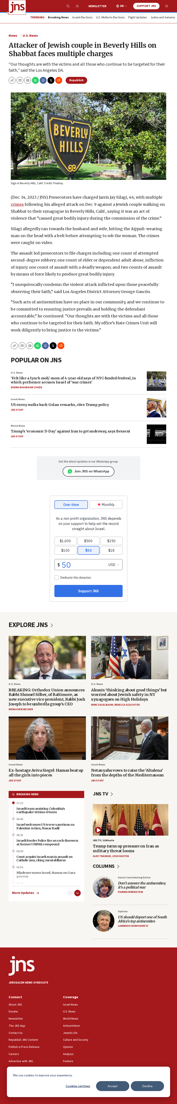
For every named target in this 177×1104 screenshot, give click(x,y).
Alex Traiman (102, 856)
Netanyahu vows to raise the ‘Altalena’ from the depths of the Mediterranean (127, 773)
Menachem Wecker (21, 709)
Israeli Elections (82, 18)
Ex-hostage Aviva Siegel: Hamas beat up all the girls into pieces (46, 773)
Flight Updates (137, 18)
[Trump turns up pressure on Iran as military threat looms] (130, 820)
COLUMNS (104, 866)
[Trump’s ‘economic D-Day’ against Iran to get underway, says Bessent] (156, 434)
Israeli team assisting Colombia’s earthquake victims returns (40, 810)
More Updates (23, 893)
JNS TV (101, 794)
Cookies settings (78, 1086)
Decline (147, 1086)
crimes (17, 204)
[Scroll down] (77, 893)
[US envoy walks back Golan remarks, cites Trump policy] (156, 407)
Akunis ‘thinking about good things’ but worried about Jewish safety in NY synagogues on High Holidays (129, 694)
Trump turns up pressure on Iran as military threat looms (126, 848)
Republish (76, 80)
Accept (113, 1086)
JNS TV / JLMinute (103, 840)
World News (18, 426)
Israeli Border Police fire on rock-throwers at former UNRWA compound (47, 842)
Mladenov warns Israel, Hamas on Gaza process (45, 874)
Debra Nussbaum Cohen (26, 387)
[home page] (17, 7)
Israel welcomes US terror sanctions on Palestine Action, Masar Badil (45, 826)
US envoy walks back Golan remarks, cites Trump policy (60, 404)
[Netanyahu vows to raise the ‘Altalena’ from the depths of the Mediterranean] (129, 738)
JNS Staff (17, 410)
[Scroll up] (70, 893)
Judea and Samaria (162, 18)
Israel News (18, 399)
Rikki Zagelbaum (102, 705)
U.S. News (30, 35)
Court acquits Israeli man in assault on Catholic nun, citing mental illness (44, 858)
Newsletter (97, 6)
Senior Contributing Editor (134, 877)
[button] (27, 80)
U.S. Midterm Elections (110, 18)
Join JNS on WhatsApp (91, 471)
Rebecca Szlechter (127, 705)
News (13, 35)
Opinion (123, 911)
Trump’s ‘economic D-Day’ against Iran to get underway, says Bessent (70, 431)
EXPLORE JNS (29, 625)
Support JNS (146, 6)
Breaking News (27, 794)
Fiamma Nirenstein (130, 892)
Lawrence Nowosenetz (133, 926)
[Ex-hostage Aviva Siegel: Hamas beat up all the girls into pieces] (47, 738)
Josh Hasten (120, 856)
